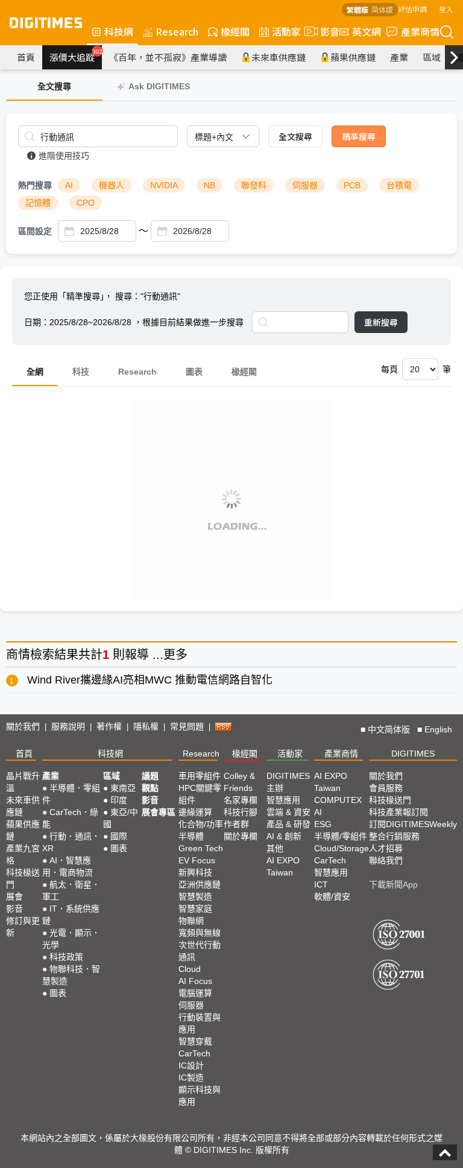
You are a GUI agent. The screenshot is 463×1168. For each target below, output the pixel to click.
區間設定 (35, 231)
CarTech (194, 1053)
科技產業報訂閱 (398, 812)
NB (209, 185)
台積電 (399, 185)
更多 (175, 654)
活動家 (286, 31)
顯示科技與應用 (199, 1095)
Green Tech (200, 848)
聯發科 (253, 185)
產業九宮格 (23, 854)
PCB (352, 185)
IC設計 (191, 1065)
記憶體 (38, 203)
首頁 (26, 57)
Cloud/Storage (341, 848)
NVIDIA (164, 185)
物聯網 (191, 920)
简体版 (382, 9)
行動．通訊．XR (71, 842)
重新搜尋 (381, 322)
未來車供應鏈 (278, 57)
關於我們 (23, 726)
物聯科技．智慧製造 (71, 975)
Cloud (189, 969)
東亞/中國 (120, 818)
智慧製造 (195, 896)
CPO (86, 203)
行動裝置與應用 (199, 1023)
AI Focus (195, 981)
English (438, 729)
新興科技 (195, 872)
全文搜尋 (295, 136)
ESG (323, 824)
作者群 (236, 824)
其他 (274, 848)
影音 (325, 31)
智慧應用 (283, 800)
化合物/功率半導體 (200, 830)
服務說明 (68, 726)
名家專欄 (240, 800)
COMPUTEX (338, 800)
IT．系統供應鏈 (70, 914)
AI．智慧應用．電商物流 (67, 866)
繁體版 (357, 9)
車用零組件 (199, 776)
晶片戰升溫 (23, 782)
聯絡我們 (386, 860)
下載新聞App (393, 884)
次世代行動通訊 (199, 951)
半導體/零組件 (340, 836)
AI (69, 185)
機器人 (111, 185)
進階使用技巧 (64, 155)
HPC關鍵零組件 (199, 794)
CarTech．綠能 (70, 818)
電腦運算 (195, 993)
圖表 (194, 371)
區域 (432, 57)
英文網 (366, 31)
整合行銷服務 (394, 836)
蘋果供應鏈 (353, 57)
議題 (150, 776)
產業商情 (420, 31)
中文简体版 (389, 729)
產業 (399, 57)
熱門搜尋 (35, 185)
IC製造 (191, 1077)
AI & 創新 (283, 836)
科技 (80, 371)
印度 (118, 800)
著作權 (109, 726)
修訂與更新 (23, 927)
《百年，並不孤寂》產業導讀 (168, 57)
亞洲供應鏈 (199, 884)
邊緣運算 (195, 812)
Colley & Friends (239, 782)
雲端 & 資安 (288, 812)
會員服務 (386, 788)
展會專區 (158, 812)
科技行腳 (240, 812)
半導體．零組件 (71, 794)
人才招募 (386, 848)
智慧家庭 (195, 908)
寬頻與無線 (199, 933)
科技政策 (66, 957)
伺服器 (305, 185)
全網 (35, 371)
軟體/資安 (332, 896)
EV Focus (196, 860)
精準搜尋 (359, 136)
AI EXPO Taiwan (283, 866)
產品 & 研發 (288, 824)
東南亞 (123, 788)
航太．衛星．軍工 (71, 890)
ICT (321, 884)
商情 (18, 654)
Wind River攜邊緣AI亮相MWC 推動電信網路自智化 (149, 680)
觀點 (150, 788)
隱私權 (146, 726)
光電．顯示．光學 (71, 939)
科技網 (118, 31)
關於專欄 (240, 836)
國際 (118, 836)
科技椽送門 (23, 878)
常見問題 (187, 726)
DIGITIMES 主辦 (288, 782)
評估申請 (412, 9)
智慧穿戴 (195, 1041)
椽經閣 (235, 31)
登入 (446, 9)
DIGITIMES (413, 753)
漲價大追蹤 (75, 55)
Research (177, 31)
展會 (14, 896)
